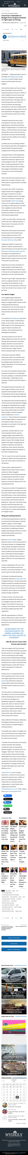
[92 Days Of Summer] (14, 1027)
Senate (17, 905)
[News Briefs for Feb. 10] (14, 1067)
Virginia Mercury (6, 772)
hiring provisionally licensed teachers (14, 251)
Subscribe (6, 3)
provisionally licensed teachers (8, 905)
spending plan (15, 318)
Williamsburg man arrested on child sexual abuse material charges (14, 980)
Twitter (19, 791)
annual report (20, 579)
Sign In (18, 1)
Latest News (7, 10)
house (23, 896)
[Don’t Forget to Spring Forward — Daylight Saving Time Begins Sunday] (14, 1052)
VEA (12, 909)
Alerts (14, 977)
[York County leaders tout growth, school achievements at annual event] (14, 991)
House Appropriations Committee (8, 898)
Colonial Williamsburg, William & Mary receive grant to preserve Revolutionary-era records (14, 1011)
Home (2, 10)
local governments (5, 900)
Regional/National (13, 13)
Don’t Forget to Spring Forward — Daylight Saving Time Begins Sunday (14, 1057)
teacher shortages (17, 907)
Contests (13, 1040)
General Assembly (13, 896)
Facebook (11, 791)
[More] (21, 29)
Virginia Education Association (8, 911)
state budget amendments (7, 907)
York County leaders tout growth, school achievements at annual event (14, 996)
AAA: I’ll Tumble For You (21, 926)
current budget (12, 539)
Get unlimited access (9, 1)
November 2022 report (8, 240)
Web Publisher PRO (19, 1153)
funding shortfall (5, 896)
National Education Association (8, 902)
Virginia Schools (18, 911)
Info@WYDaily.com (16, 1146)
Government (14, 993)
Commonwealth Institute (7, 892)
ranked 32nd (14, 201)
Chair (17, 890)
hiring (20, 896)
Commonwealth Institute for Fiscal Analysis (10, 894)
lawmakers (19, 898)
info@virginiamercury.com (9, 789)
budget (13, 890)
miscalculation (14, 900)
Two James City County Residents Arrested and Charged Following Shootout (7, 928)
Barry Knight (8, 890)
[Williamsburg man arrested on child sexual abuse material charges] (14, 975)
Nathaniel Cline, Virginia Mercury (11, 22)
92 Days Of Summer (14, 1042)
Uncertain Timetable (6, 909)
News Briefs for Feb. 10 (14, 1073)
